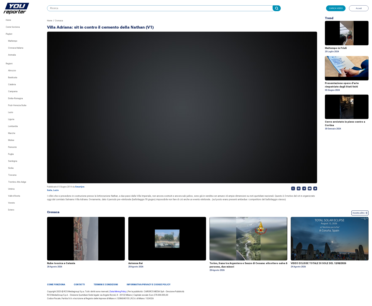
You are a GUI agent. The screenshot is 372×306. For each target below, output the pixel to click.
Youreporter (25, 8)
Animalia (12, 55)
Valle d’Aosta (14, 196)
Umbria (11, 189)
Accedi (359, 8)
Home (8, 20)
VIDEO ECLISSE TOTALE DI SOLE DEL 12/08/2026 (318, 263)
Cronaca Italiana (15, 48)
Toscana (12, 175)
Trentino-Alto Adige (17, 182)
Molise (11, 140)
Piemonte (12, 147)
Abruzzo (12, 70)
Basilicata (12, 77)
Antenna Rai (135, 263)
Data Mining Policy (118, 291)
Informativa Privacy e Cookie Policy (148, 284)
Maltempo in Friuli (336, 48)
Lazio (10, 112)
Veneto (11, 203)
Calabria (12, 84)
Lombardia (13, 126)
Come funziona (13, 27)
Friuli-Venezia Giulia (17, 105)
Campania (12, 91)
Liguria (11, 119)
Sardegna (12, 161)
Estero (11, 210)
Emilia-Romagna (15, 98)
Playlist (9, 34)
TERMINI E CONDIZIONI (106, 284)
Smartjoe (79, 187)
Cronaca (59, 20)
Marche (11, 133)
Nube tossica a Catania (61, 263)
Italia (49, 190)
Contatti (79, 284)
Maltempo (12, 41)
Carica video (336, 8)
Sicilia (11, 168)
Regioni (9, 63)
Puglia (11, 154)
